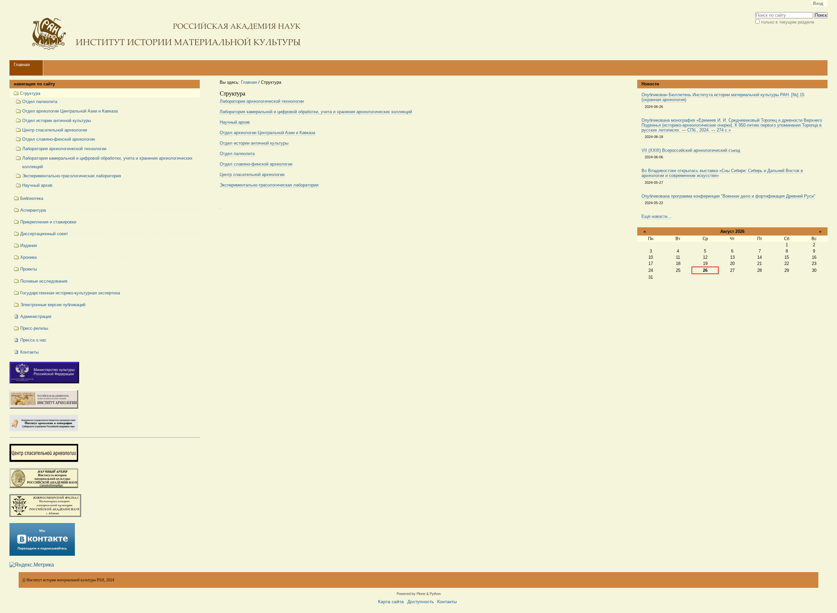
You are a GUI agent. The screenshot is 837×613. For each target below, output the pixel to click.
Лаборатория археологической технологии (262, 101)
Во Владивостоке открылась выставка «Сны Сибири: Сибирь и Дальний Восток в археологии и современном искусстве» (722, 173)
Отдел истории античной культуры (254, 143)
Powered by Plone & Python (419, 594)
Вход (818, 3)
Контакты (447, 601)
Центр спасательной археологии (252, 174)
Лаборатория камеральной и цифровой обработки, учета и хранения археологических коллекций (316, 111)
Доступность (420, 601)
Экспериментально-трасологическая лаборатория (269, 185)
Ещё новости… (656, 216)
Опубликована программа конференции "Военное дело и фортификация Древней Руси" (728, 196)
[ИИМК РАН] (156, 30)
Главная (22, 64)
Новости (650, 83)
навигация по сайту (34, 83)
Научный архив (235, 122)
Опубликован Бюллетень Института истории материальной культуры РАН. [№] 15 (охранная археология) (722, 97)
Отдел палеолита (237, 153)
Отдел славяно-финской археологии (256, 164)
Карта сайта (391, 601)
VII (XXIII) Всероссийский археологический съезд (690, 150)
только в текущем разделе (787, 22)
